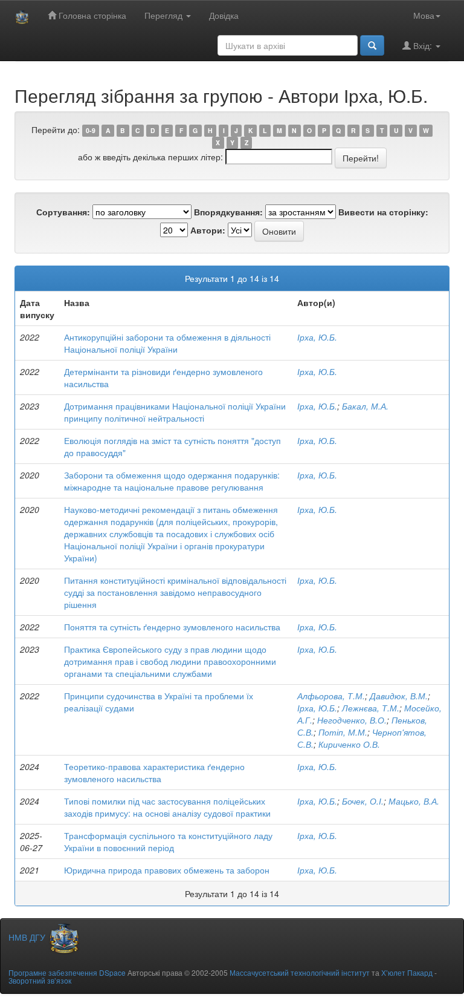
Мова (423, 15)
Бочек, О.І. (363, 801)
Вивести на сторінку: (383, 212)
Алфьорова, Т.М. (331, 696)
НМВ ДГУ (28, 937)
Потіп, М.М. (342, 732)
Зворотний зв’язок (39, 980)
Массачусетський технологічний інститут (300, 972)
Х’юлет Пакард (407, 972)
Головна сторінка (91, 15)
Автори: (207, 230)
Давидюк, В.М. (399, 696)
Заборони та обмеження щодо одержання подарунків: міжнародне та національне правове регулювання (172, 481)
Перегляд (164, 15)
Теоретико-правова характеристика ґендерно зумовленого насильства (154, 772)
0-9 (90, 130)
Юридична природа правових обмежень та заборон (166, 870)
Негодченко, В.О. (352, 720)
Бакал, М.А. (365, 406)
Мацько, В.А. (413, 801)
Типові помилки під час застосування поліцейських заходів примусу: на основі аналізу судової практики (167, 807)
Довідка (224, 15)
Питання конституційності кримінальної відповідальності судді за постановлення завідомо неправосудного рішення (175, 592)
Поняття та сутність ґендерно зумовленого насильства (172, 627)
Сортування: (63, 212)
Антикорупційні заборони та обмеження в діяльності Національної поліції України (167, 343)
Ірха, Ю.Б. (317, 337)
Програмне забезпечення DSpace (67, 972)
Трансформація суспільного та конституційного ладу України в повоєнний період (168, 841)
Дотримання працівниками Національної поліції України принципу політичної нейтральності (175, 412)
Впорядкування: (228, 212)
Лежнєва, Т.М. (370, 708)
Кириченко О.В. (349, 744)
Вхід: (422, 45)
